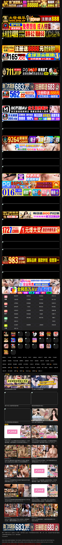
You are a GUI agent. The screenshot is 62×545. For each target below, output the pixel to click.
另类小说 (16, 328)
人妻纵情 (41, 325)
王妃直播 (47, 360)
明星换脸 (29, 314)
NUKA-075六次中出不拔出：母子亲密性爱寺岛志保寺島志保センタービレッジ (44, 461)
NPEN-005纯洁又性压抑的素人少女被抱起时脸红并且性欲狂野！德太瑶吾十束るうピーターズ (44, 441)
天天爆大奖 (32, 367)
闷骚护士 (54, 314)
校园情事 (29, 325)
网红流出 (41, 306)
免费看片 (51, 367)
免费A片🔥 (22, 371)
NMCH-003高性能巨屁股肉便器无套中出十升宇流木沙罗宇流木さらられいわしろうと (17, 500)
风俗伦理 (54, 325)
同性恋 (53, 321)
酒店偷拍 (36, 360)
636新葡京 (55, 364)
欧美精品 (41, 296)
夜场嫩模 (15, 364)
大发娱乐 (31, 364)
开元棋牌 (14, 357)
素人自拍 (54, 299)
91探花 (28, 306)
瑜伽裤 (41, 314)
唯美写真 (41, 317)
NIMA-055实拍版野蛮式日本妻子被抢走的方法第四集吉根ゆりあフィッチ (17, 480)
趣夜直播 (10, 364)
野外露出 (54, 306)
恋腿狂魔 (54, 310)
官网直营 (19, 357)
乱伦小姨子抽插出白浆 (37, 422)
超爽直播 (27, 360)
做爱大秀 (56, 367)
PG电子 (29, 357)
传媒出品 (16, 321)
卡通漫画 (16, 317)
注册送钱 (35, 357)
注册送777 (40, 357)
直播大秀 (4, 371)
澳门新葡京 (26, 364)
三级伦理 (16, 299)
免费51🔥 (10, 367)
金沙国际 (38, 367)
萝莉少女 (54, 296)
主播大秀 (42, 360)
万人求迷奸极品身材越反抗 (12, 422)
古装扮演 (16, 310)
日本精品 (29, 299)
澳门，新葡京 (44, 367)
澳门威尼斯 (10, 371)
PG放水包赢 (15, 360)
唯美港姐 (41, 303)
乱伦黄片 (52, 360)
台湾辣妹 (16, 303)
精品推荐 (16, 296)
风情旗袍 (16, 314)
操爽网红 (21, 360)
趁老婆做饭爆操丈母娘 (10, 389)
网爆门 (53, 317)
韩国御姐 (29, 303)
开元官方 (27, 367)
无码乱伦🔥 (15, 367)
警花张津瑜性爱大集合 (37, 405)
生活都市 (16, 325)
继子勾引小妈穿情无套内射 (12, 405)
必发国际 (20, 364)
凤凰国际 (10, 360)
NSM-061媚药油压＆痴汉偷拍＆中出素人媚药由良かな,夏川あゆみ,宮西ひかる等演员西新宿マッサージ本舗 (17, 462)
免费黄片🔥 (34, 371)
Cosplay (41, 299)
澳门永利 (25, 357)
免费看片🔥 (48, 364)
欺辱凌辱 (16, 306)
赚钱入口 (40, 371)
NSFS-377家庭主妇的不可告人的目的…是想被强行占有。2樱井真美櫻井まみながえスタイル (17, 519)
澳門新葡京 (37, 364)
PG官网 (9, 357)
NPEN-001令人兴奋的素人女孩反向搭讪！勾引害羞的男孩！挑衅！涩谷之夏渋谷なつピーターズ (44, 480)
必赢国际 (4, 360)
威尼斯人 (4, 357)
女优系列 (29, 310)
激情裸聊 (4, 367)
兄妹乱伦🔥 (28, 371)
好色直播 (22, 367)
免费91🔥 (16, 371)
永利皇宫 (43, 364)
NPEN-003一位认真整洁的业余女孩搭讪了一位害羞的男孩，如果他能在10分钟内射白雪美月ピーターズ (17, 442)
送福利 (45, 357)
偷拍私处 (4, 364)
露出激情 (29, 317)
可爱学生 (41, 310)
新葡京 (50, 357)
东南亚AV (54, 303)
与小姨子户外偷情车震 (37, 389)
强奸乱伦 (29, 296)
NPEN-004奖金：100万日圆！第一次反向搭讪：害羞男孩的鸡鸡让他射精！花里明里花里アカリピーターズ (44, 501)
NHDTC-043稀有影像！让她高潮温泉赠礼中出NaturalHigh (43, 519)
